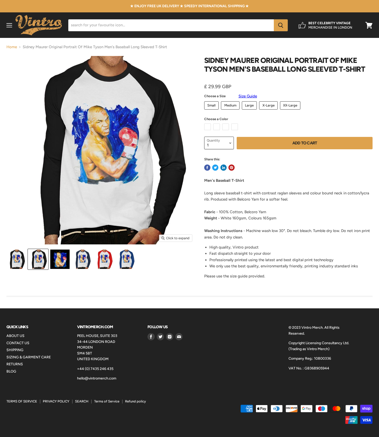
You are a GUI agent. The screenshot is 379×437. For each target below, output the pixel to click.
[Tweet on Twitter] (215, 167)
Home (11, 47)
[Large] (250, 111)
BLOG (11, 371)
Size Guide (247, 96)
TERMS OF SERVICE (21, 401)
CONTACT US (17, 343)
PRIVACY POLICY (56, 401)
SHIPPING (14, 350)
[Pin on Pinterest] (231, 167)
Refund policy (135, 401)
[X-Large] (269, 111)
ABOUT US (15, 336)
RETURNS (14, 364)
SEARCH (81, 401)
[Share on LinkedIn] (223, 167)
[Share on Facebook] (207, 167)
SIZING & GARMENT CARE (28, 357)
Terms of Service (106, 401)
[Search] (281, 25)
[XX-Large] (291, 111)
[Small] (212, 111)
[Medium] (231, 111)
